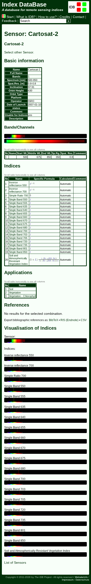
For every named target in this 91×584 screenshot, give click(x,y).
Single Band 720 (18, 241)
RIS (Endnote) (69, 320)
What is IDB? (25, 17)
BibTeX (53, 320)
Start (10, 17)
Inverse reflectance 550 (18, 184)
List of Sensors (15, 562)
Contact (78, 17)
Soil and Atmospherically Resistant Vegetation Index (18, 259)
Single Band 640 (18, 210)
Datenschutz (82, 579)
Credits (65, 17)
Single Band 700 (18, 231)
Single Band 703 (18, 234)
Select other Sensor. (19, 52)
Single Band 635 (18, 206)
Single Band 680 (18, 227)
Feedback (9, 21)
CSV (84, 320)
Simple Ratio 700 (18, 195)
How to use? (47, 17)
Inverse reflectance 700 (18, 190)
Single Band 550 (18, 199)
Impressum (68, 579)
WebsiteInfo (81, 577)
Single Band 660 (18, 217)
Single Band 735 (18, 245)
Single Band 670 (18, 220)
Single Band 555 (18, 203)
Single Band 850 (18, 252)
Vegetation (15, 292)
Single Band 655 (18, 213)
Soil (11, 289)
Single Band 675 (18, 224)
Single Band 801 (18, 248)
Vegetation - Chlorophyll (22, 296)
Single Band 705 (18, 238)
